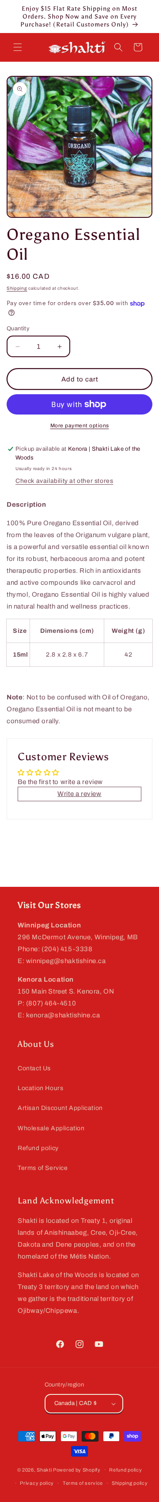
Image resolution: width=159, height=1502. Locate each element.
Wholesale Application (51, 1128)
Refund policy (38, 1148)
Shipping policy (130, 1483)
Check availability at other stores (64, 481)
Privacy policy (37, 1483)
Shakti (44, 1469)
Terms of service (83, 1483)
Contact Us (34, 1068)
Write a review (79, 793)
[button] (17, 47)
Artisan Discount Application (60, 1108)
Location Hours (40, 1088)
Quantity (18, 328)
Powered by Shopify (77, 1469)
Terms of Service (43, 1168)
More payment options (79, 425)
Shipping (17, 288)
